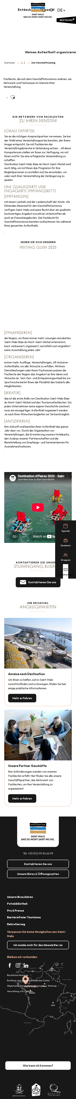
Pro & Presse (15, 910)
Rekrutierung (16, 924)
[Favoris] (52, 10)
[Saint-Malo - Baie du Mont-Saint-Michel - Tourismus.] (38, 10)
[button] (44, 10)
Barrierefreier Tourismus (24, 917)
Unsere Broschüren (20, 897)
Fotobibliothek (17, 903)
